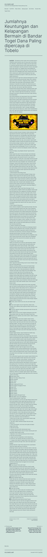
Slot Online (31, 8)
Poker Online (18, 8)
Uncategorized (34, 518)
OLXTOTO (12, 8)
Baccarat (6, 8)
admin (12, 520)
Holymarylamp (9, 4)
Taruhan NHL (38, 8)
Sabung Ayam (25, 8)
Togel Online (7, 11)
